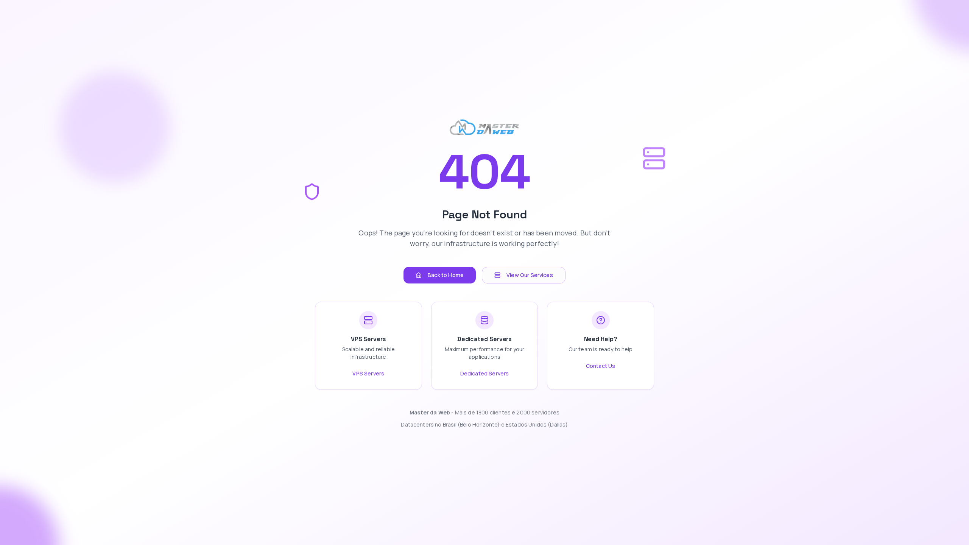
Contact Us (600, 365)
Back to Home (446, 275)
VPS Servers (368, 373)
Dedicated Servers (484, 373)
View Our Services (529, 275)
